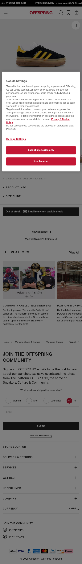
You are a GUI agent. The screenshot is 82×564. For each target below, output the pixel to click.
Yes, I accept (41, 161)
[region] (41, 121)
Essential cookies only (41, 150)
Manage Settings (16, 139)
